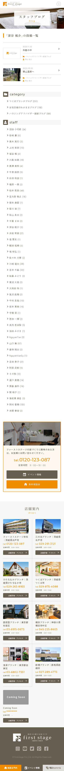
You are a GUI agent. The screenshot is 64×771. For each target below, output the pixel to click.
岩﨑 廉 (13, 135)
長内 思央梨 (15, 325)
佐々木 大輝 (15, 257)
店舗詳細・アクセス (15, 553)
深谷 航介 (14, 227)
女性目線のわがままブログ (23, 107)
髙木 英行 (14, 141)
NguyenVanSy (16, 355)
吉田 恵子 (14, 361)
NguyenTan (15, 337)
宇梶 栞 (13, 312)
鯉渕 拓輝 (14, 245)
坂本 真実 (14, 306)
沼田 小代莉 (15, 129)
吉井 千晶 (14, 269)
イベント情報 (34, 474)
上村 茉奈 (14, 147)
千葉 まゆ (14, 221)
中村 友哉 (14, 300)
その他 (12, 373)
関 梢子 (13, 392)
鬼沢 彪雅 (14, 294)
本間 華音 (14, 410)
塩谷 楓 (13, 153)
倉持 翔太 (14, 349)
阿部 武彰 (14, 367)
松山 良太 (14, 214)
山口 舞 (13, 343)
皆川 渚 (13, 208)
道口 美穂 (14, 380)
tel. (32, 460)
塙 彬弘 (13, 251)
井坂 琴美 (14, 233)
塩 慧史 (13, 239)
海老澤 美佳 (15, 398)
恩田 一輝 (14, 318)
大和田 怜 (14, 288)
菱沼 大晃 (14, 282)
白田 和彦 (14, 178)
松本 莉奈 (14, 190)
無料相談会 (34, 484)
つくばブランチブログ (20, 101)
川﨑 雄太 (14, 263)
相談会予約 (12, 768)
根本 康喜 (14, 202)
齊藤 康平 (14, 386)
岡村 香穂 (14, 404)
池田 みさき (15, 331)
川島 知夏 (14, 159)
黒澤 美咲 (14, 165)
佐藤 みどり (15, 275)
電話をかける (55, 768)
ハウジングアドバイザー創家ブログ (27, 113)
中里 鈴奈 (14, 172)
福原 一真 (14, 184)
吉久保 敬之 (15, 196)
